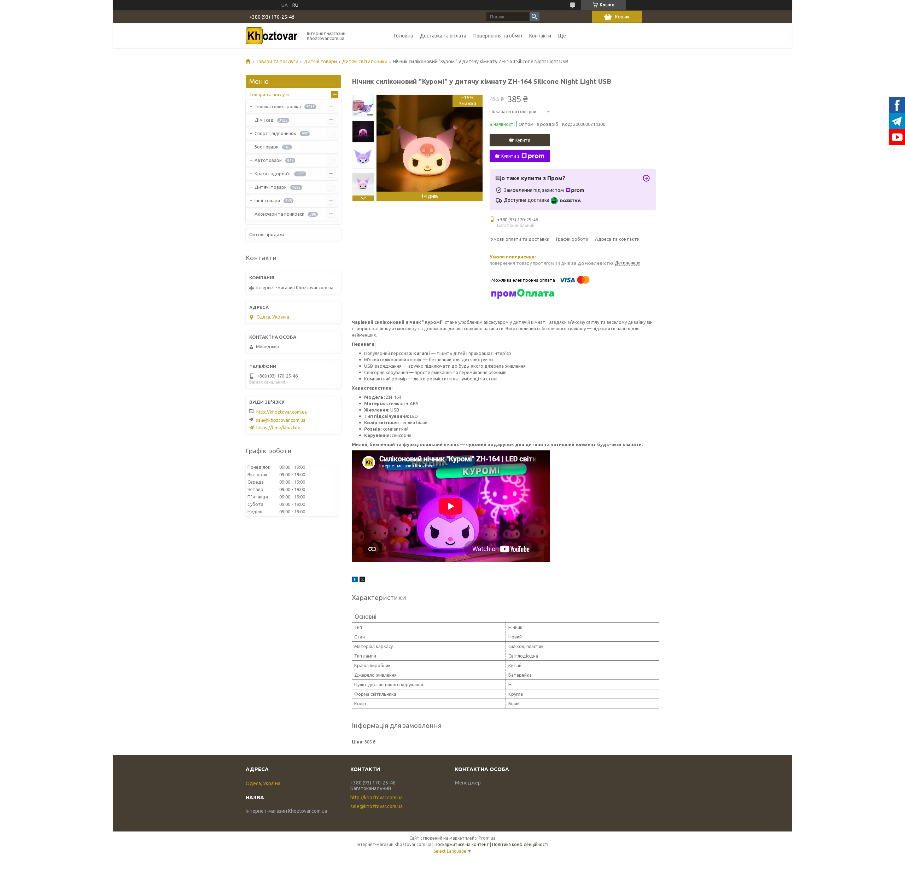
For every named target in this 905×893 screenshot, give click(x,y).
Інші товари (267, 200)
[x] (362, 580)
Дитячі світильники (364, 61)
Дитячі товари (320, 61)
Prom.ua (487, 838)
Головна (403, 36)
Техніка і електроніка (278, 106)
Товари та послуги (277, 61)
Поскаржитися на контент (461, 844)
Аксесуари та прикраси (279, 213)
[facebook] (355, 580)
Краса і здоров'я (273, 173)
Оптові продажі (266, 234)
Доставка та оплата (443, 36)
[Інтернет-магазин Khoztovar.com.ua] (272, 35)
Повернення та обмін (497, 36)
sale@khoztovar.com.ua (280, 420)
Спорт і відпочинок (275, 133)
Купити (522, 140)
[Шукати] (534, 16)
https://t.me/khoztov (278, 427)
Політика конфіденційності (520, 844)
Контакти (540, 36)
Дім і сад (264, 119)
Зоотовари (267, 146)
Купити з (510, 155)
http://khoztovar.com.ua (281, 411)
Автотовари (268, 160)
